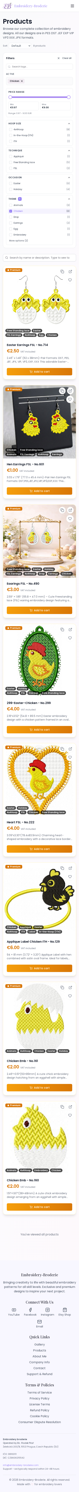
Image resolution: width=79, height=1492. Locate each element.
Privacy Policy (39, 1398)
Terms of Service (39, 1392)
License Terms (39, 1404)
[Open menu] (72, 6)
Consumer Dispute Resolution (39, 1422)
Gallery (39, 1344)
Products (39, 1350)
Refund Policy (39, 1410)
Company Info (39, 1362)
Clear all (66, 58)
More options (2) (18, 240)
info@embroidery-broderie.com (21, 1465)
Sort (5, 45)
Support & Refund (39, 1374)
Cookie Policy (39, 1416)
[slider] (10, 97)
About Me (39, 1356)
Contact (39, 1368)
